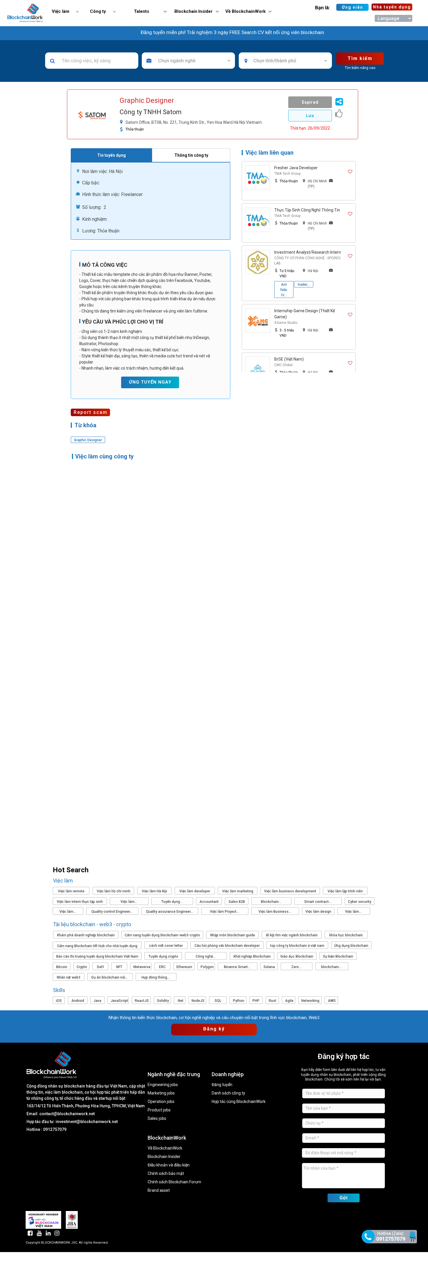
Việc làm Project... (225, 912)
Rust (272, 1001)
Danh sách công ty (228, 1093)
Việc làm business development (290, 891)
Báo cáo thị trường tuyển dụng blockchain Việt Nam (97, 956)
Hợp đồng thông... (156, 977)
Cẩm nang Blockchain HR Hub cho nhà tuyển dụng (97, 946)
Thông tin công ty (191, 155)
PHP (255, 1001)
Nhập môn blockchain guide (232, 935)
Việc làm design (318, 912)
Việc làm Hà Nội (154, 891)
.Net (180, 1001)
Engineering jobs (163, 1085)
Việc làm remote (71, 891)
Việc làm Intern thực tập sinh (80, 902)
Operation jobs (161, 1101)
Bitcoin (61, 967)
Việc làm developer (194, 891)
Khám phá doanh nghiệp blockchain (86, 935)
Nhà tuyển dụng (392, 7)
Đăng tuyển (222, 1085)
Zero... (296, 967)
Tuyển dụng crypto (163, 956)
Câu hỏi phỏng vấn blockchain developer (227, 946)
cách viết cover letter (166, 946)
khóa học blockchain (346, 935)
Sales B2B (237, 902)
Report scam (90, 412)
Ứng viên (352, 7)
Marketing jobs (161, 1093)
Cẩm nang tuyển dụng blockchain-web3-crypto (162, 935)
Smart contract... (318, 902)
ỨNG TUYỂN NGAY (150, 382)
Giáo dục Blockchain (296, 956)
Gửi (343, 1198)
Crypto (82, 967)
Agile (289, 1001)
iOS (59, 1001)
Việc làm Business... (275, 912)
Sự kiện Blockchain (338, 956)
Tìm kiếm (360, 58)
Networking (310, 1001)
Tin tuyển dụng (111, 155)
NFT (119, 967)
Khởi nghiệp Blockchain (252, 956)
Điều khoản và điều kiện (169, 1165)
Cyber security (359, 902)
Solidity (163, 1001)
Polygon (207, 967)
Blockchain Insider (164, 1157)
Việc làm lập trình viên (345, 891)
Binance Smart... (237, 967)
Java (97, 1001)
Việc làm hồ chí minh (113, 891)
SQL (218, 1001)
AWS (332, 1001)
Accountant (209, 902)
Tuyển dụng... (172, 902)
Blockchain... (271, 902)
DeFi (100, 967)
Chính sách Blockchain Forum (174, 1182)
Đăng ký (214, 1029)
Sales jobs (157, 1118)
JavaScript (119, 1001)
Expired (310, 102)
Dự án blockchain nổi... (110, 977)
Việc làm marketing (237, 891)
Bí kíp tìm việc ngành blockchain (292, 935)
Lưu (310, 115)
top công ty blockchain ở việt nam (297, 946)
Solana (269, 967)
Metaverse (142, 967)
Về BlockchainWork (165, 1148)
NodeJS (198, 1001)
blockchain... (331, 967)
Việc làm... (129, 902)
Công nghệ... (206, 956)
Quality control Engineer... (112, 912)
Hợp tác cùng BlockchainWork (239, 1101)
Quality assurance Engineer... (170, 912)
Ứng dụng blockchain (351, 946)
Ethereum (184, 967)
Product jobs (159, 1110)
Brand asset (159, 1190)
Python (238, 1001)
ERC (162, 967)
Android (77, 1001)
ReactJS (142, 1001)
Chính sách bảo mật (166, 1173)
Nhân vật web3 (68, 977)
